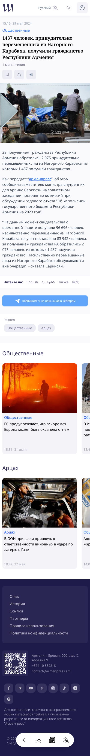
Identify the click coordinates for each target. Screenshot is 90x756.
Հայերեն (48, 282)
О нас (15, 596)
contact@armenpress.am (51, 671)
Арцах (46, 328)
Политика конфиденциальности (39, 633)
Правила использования (32, 625)
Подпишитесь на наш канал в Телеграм (48, 301)
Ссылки (16, 611)
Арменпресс (40, 178)
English (32, 282)
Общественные (19, 328)
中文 (75, 282)
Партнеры (19, 618)
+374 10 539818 (44, 665)
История (17, 603)
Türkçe (63, 282)
